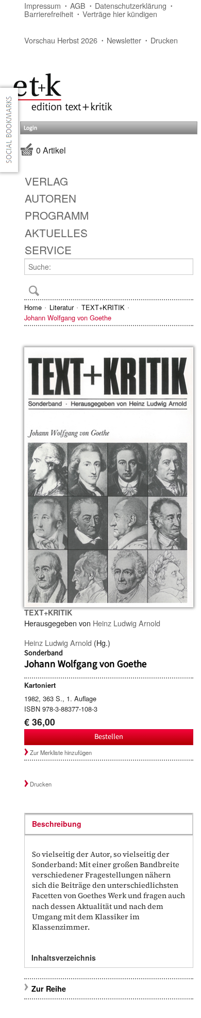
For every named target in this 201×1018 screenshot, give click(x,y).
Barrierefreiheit (48, 13)
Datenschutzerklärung (130, 5)
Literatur (61, 307)
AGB (78, 5)
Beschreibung (56, 824)
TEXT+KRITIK (103, 307)
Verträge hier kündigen (119, 13)
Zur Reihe (48, 988)
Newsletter (124, 40)
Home (33, 307)
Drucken (164, 40)
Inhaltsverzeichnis (63, 957)
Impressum (42, 5)
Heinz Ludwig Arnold (126, 623)
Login (30, 128)
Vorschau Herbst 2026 (60, 40)
